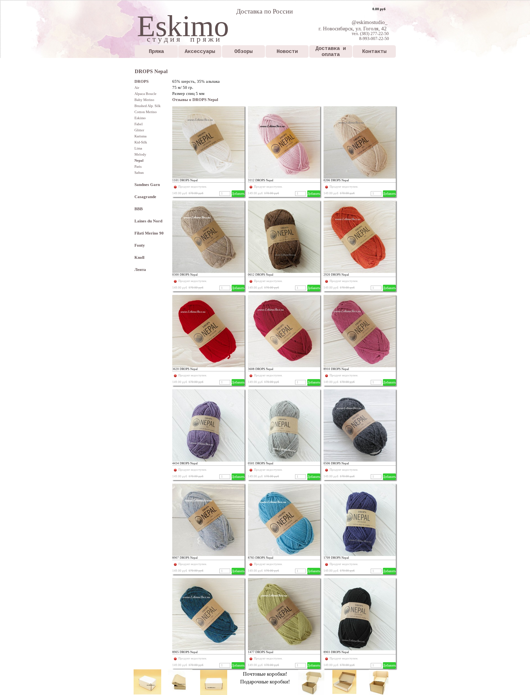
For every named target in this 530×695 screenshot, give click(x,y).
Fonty (139, 245)
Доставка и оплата (331, 52)
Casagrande (145, 197)
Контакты (374, 52)
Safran (139, 173)
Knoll (139, 257)
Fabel (138, 124)
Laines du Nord (148, 221)
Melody (140, 154)
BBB (138, 209)
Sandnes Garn (147, 184)
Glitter (139, 130)
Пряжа (156, 52)
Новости (287, 52)
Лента (140, 269)
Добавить (238, 194)
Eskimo (140, 118)
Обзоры (243, 52)
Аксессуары (200, 52)
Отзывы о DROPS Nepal (195, 99)
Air (136, 88)
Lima (138, 148)
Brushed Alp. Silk (147, 106)
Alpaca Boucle (145, 94)
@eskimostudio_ (370, 22)
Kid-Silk (140, 142)
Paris (138, 166)
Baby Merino (144, 100)
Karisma (140, 136)
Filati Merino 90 (149, 233)
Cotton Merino (145, 112)
